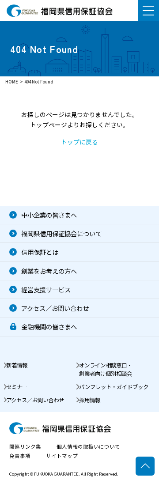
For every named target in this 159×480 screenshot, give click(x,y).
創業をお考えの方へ (49, 271)
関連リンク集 (25, 447)
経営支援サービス (46, 289)
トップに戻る (79, 141)
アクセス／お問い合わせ (55, 308)
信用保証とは (39, 252)
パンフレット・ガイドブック (113, 387)
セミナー (16, 387)
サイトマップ (62, 456)
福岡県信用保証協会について (61, 233)
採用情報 (89, 400)
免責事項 (19, 456)
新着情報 (16, 365)
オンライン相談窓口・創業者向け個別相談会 (105, 369)
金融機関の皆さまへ (49, 326)
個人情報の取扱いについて (88, 447)
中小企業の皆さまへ (49, 214)
